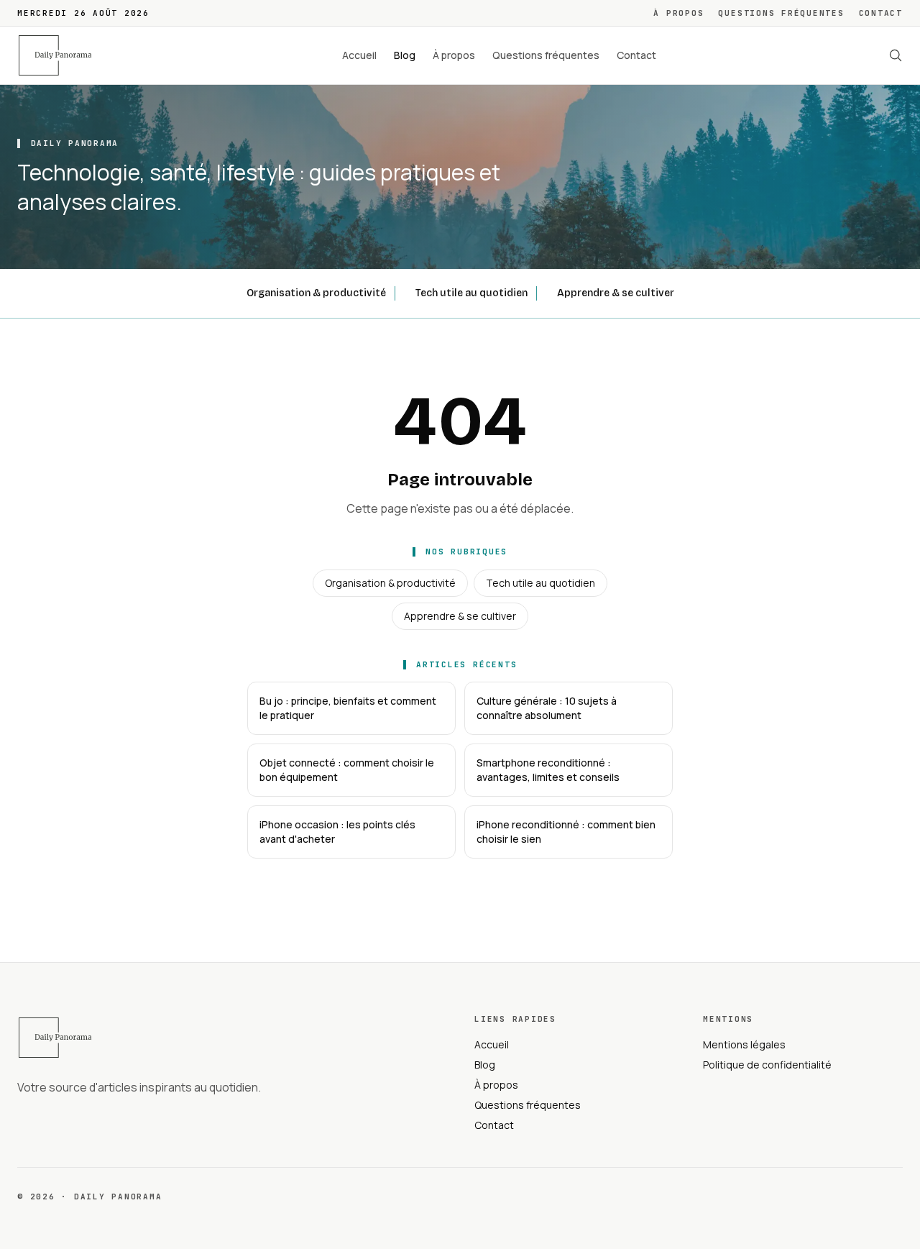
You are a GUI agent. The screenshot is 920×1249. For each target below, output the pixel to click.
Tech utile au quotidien (471, 293)
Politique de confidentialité (767, 1064)
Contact (881, 13)
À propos (678, 13)
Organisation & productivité (316, 293)
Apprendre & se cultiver (615, 293)
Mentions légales (744, 1044)
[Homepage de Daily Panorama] (63, 55)
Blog (404, 55)
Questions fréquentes (781, 13)
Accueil (359, 55)
